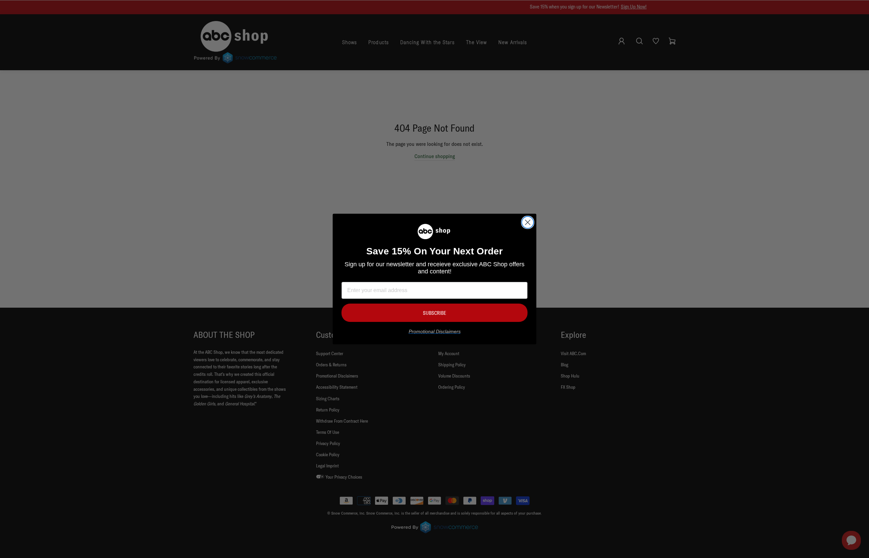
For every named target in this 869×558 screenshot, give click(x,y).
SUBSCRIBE (434, 313)
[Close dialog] (528, 222)
